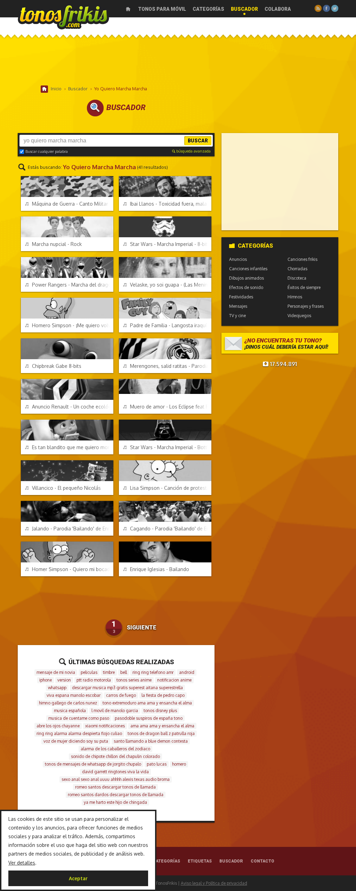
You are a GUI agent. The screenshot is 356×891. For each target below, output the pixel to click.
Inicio (128, 9)
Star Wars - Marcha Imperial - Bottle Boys (170, 447)
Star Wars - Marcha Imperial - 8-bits (170, 244)
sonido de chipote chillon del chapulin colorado (115, 756)
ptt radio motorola (93, 680)
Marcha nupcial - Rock (57, 244)
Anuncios (238, 259)
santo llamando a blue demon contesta (151, 741)
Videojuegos (299, 315)
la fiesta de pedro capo (163, 695)
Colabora (278, 9)
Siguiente (141, 627)
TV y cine (237, 315)
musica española (70, 710)
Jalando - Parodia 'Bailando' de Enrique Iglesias (72, 528)
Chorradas (297, 268)
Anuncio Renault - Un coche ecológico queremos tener (72, 407)
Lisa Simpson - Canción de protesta (170, 488)
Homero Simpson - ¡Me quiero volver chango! (72, 325)
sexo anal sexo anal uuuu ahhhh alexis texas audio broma (116, 779)
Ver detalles (21, 863)
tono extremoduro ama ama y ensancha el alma (147, 703)
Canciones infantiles (248, 268)
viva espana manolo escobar (73, 695)
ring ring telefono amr (152, 672)
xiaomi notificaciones (105, 725)
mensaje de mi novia (56, 672)
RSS (318, 8)
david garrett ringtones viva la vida (115, 771)
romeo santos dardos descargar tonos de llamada (115, 794)
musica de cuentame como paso (78, 718)
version (64, 680)
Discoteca (297, 278)
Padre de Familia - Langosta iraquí (168, 325)
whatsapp (57, 687)
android (186, 672)
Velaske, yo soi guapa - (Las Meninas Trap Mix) (170, 285)
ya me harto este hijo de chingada (115, 802)
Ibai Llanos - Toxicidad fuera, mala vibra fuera (170, 204)
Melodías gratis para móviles (63, 16)
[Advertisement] (178, 62)
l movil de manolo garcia (114, 710)
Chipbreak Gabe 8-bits (56, 366)
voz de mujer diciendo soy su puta (75, 741)
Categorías (208, 9)
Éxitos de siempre (304, 287)
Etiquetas (200, 861)
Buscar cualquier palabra (46, 151)
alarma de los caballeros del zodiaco (115, 748)
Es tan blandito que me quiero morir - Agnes (72, 447)
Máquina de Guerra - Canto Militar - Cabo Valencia (72, 204)
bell (123, 672)
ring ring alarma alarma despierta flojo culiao (79, 733)
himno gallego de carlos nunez (68, 703)
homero (179, 764)
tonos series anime (134, 680)
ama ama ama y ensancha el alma (162, 725)
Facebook (326, 8)
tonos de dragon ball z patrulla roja (161, 733)
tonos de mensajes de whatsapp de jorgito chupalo (93, 764)
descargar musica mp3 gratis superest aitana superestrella (127, 687)
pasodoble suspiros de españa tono (149, 718)
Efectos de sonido (246, 287)
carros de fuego (121, 695)
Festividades (241, 296)
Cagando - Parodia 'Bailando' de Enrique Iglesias (170, 528)
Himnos (295, 296)
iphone (45, 680)
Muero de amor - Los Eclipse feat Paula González (170, 407)
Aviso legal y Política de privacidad (214, 883)
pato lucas (157, 764)
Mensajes (238, 306)
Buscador (244, 9)
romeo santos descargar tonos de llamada (115, 787)
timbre (109, 672)
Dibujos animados (246, 278)
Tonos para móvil (162, 9)
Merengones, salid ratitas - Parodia (169, 366)
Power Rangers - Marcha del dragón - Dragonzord (72, 285)
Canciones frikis (302, 259)
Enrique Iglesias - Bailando (159, 569)
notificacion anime (174, 680)
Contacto (262, 861)
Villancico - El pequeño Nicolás (66, 488)
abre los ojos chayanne (58, 725)
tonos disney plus (160, 710)
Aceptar (78, 878)
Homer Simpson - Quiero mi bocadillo (72, 569)
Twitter (334, 8)
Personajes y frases (306, 306)
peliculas (89, 672)
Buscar (198, 140)
